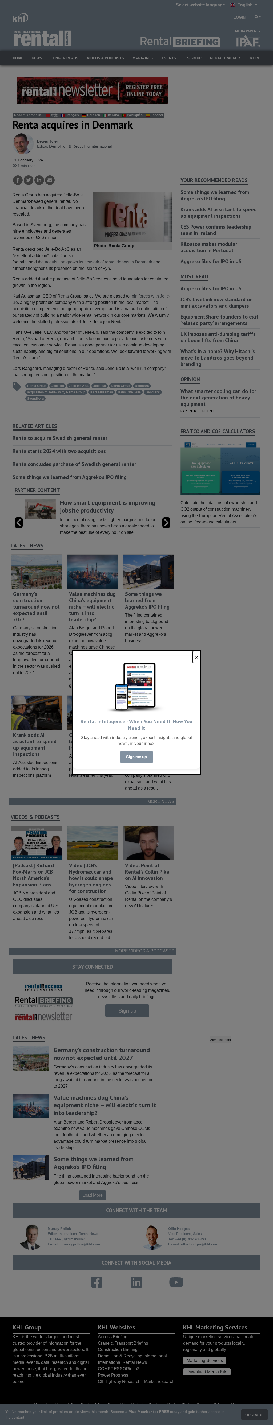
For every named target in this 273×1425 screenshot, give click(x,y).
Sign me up (136, 756)
